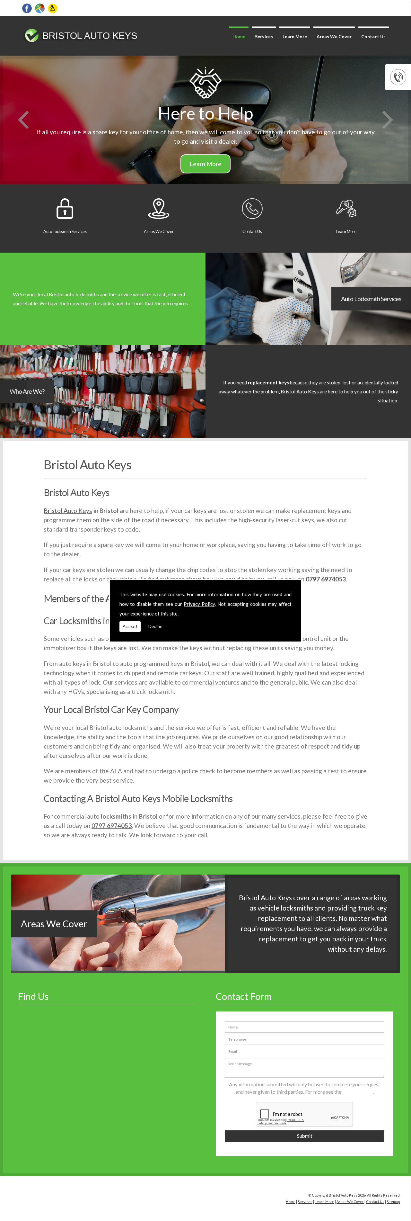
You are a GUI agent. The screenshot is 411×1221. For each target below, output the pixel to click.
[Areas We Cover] (118, 968)
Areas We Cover (334, 36)
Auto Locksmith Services (371, 298)
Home (238, 36)
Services (264, 36)
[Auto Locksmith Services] (103, 342)
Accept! (130, 626)
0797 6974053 (326, 579)
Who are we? (27, 391)
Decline (155, 626)
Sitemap (393, 1201)
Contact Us (373, 36)
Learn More (295, 36)
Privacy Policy (199, 604)
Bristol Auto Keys (68, 510)
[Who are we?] (103, 435)
